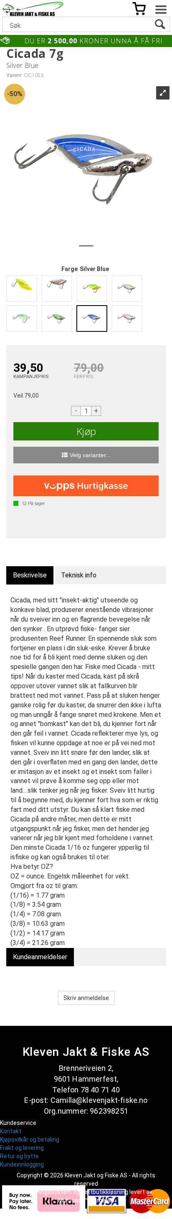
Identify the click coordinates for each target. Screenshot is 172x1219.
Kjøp (86, 431)
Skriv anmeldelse (86, 998)
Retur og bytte (19, 1156)
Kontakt (10, 1131)
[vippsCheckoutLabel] (86, 485)
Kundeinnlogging (22, 1164)
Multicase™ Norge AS (86, 1200)
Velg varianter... (90, 455)
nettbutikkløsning (104, 1192)
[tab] (29, 575)
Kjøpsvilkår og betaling (29, 1139)
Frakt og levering (22, 1147)
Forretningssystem (46, 1192)
